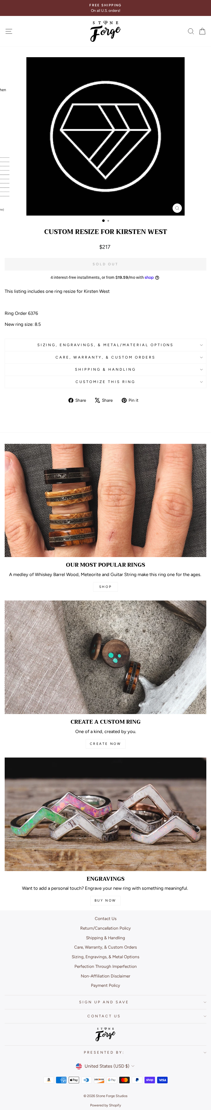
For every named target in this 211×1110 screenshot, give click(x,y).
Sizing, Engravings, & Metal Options (105, 956)
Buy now (105, 900)
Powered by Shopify (105, 1105)
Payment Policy (105, 985)
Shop (105, 587)
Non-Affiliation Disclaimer (105, 976)
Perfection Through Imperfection (105, 966)
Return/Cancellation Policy (105, 928)
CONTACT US (104, 1016)
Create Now (105, 744)
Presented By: (104, 1052)
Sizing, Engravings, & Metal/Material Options (105, 345)
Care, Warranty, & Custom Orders (105, 357)
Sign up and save (104, 1002)
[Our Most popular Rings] (105, 500)
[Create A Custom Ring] (105, 657)
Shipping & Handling (105, 369)
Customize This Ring (105, 381)
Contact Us (105, 918)
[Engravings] (105, 814)
